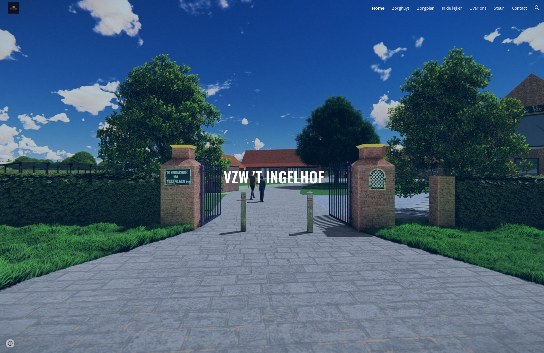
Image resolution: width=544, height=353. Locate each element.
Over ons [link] (477, 8)
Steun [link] (499, 8)
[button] (537, 8)
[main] (272, 176)
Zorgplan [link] (425, 8)
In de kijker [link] (452, 8)
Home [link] (378, 8)
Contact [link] (519, 8)
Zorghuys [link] (401, 8)
